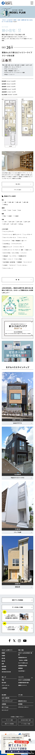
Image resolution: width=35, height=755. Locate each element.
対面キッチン (29, 249)
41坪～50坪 (14, 224)
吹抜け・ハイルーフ (8, 259)
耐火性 (3, 658)
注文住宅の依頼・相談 (26, 720)
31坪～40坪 (6, 224)
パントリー (24, 253)
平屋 (4, 216)
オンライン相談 (9, 720)
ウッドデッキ (6, 240)
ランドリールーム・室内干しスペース (12, 234)
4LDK (14, 210)
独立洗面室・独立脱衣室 (9, 262)
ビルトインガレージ (8, 268)
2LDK (4, 210)
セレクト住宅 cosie (23, 663)
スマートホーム (5, 685)
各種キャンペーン (22, 685)
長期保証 (4, 669)
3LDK (9, 210)
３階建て (17, 216)
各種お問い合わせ (22, 701)
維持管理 (4, 666)
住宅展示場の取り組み (23, 682)
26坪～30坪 (27, 221)
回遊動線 (20, 262)
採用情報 (20, 704)
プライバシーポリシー (23, 707)
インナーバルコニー (23, 265)
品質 (3, 663)
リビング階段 (18, 259)
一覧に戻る (17, 184)
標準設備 (20, 668)
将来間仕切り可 (22, 256)
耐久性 (3, 661)
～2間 (4, 202)
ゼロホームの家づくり (7, 650)
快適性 (3, 655)
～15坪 (5, 221)
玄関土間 (5, 256)
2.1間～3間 (11, 202)
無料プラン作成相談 (9, 723)
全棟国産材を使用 (22, 665)
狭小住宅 (4, 682)
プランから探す (17, 189)
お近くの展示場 (5, 698)
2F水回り (5, 265)
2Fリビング (13, 265)
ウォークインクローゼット (9, 237)
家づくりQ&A (5, 707)
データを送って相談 (25, 723)
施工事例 (4, 695)
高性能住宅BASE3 (22, 657)
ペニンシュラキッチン (8, 231)
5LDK (19, 210)
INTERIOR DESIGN (6, 671)
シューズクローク (28, 234)
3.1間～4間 (18, 202)
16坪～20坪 (11, 221)
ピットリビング (28, 262)
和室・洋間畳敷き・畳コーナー (19, 240)
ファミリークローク (19, 246)
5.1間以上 (5, 204)
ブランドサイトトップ (7, 701)
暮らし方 (4, 677)
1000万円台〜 (21, 671)
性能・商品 (21, 650)
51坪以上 (21, 224)
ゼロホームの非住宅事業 (24, 680)
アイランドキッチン (17, 243)
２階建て (10, 216)
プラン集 (20, 695)
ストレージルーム (23, 237)
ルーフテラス (13, 256)
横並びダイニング (7, 246)
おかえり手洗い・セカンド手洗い (11, 253)
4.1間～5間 (25, 202)
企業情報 (4, 704)
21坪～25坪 (19, 221)
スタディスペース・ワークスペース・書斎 (13, 249)
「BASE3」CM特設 (22, 660)
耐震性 (3, 653)
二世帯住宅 (4, 688)
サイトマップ (5, 710)
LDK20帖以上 (6, 243)
